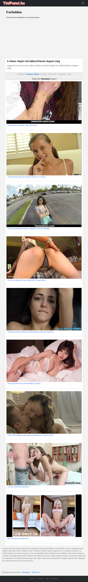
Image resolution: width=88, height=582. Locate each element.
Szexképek (25, 572)
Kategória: (21, 74)
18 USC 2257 (40, 579)
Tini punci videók (32, 74)
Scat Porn (35, 572)
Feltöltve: (44, 74)
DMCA (47, 579)
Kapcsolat (33, 579)
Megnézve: (62, 74)
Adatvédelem (54, 579)
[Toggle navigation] (83, 3)
